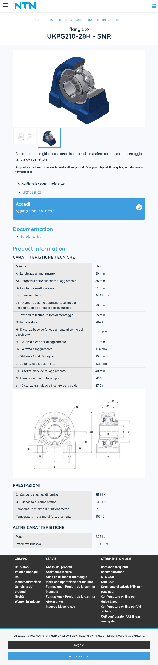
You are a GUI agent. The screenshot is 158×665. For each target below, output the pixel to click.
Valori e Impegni (26, 572)
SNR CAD (107, 582)
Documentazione (112, 572)
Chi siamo (22, 567)
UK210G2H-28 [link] (32, 192)
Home (38, 20)
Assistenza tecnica (59, 572)
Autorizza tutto (79, 656)
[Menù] (5, 5)
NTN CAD (107, 577)
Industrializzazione (28, 582)
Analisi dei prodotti (59, 567)
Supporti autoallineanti (91, 20)
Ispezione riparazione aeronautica (69, 582)
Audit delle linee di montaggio (66, 577)
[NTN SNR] (25, 6)
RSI (17, 577)
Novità (19, 596)
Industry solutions (59, 20)
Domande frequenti (114, 567)
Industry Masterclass (60, 606)
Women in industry (28, 601)
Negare (79, 645)
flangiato (117, 20)
